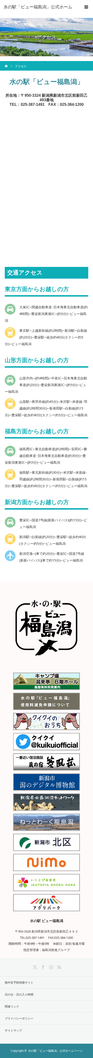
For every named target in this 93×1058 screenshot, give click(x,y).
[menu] (86, 6)
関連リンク (12, 1006)
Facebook (42, 966)
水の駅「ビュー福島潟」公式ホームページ (55, 1051)
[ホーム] (6, 63)
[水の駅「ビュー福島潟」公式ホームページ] (46, 663)
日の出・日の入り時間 (19, 994)
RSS (58, 966)
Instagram (50, 966)
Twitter (34, 966)
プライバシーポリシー (19, 1018)
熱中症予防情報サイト (19, 982)
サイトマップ (13, 1030)
